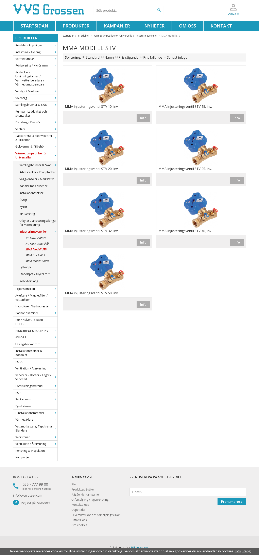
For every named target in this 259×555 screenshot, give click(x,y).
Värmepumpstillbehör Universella (31, 155)
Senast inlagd (177, 57)
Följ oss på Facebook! (34, 502)
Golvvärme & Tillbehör (30, 146)
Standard (93, 57)
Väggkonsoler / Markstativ (36, 179)
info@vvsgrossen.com (27, 495)
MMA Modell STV (36, 249)
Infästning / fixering (27, 52)
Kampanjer (117, 26)
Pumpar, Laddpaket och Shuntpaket (31, 113)
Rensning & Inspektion (30, 451)
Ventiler (20, 129)
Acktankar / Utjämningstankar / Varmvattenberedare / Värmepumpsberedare (30, 78)
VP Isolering (27, 213)
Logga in (233, 13)
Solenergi (21, 98)
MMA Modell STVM (37, 261)
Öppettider (78, 510)
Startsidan (34, 26)
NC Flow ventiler (35, 238)
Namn (109, 57)
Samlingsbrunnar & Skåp (31, 105)
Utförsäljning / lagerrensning (89, 499)
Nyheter (154, 26)
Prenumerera (231, 501)
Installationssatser (31, 193)
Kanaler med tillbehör (33, 186)
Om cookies (79, 525)
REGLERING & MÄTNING (32, 330)
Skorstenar (22, 437)
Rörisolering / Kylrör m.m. (32, 65)
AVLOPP (20, 337)
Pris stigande (128, 57)
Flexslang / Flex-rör (27, 122)
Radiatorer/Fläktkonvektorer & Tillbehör (33, 138)
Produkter (76, 26)
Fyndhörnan (23, 406)
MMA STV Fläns (35, 255)
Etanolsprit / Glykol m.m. (35, 274)
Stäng (246, 551)
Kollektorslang (28, 281)
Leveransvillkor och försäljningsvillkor (95, 515)
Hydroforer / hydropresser (32, 306)
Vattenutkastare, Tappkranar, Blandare (34, 428)
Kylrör (23, 207)
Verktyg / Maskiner (27, 91)
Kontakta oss (25, 477)
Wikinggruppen (140, 547)
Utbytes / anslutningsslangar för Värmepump (37, 223)
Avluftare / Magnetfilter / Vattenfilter (31, 297)
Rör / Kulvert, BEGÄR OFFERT (29, 322)
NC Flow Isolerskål (37, 244)
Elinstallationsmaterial (29, 413)
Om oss (187, 26)
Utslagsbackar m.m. (28, 344)
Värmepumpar (24, 59)
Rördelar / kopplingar (29, 45)
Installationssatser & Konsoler (28, 353)
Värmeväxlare (24, 419)
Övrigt (23, 200)
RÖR (18, 393)
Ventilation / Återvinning (30, 368)
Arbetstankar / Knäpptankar (37, 172)
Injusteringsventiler (33, 231)
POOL (19, 362)
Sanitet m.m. (23, 399)
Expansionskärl (25, 289)
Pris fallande (152, 57)
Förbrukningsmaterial (29, 386)
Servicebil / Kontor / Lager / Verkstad (33, 377)
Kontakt (221, 26)
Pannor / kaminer (26, 313)
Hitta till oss (79, 520)
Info (143, 118)
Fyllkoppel (25, 267)
